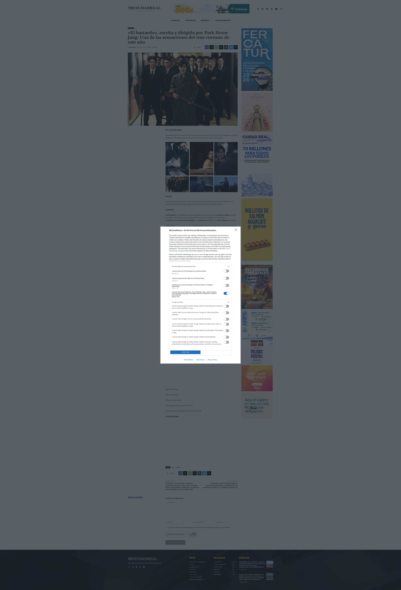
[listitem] (200, 266)
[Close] (237, 230)
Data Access (200, 360)
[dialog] (200, 295)
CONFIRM (185, 352)
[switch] (226, 271)
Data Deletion (188, 360)
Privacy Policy (212, 360)
